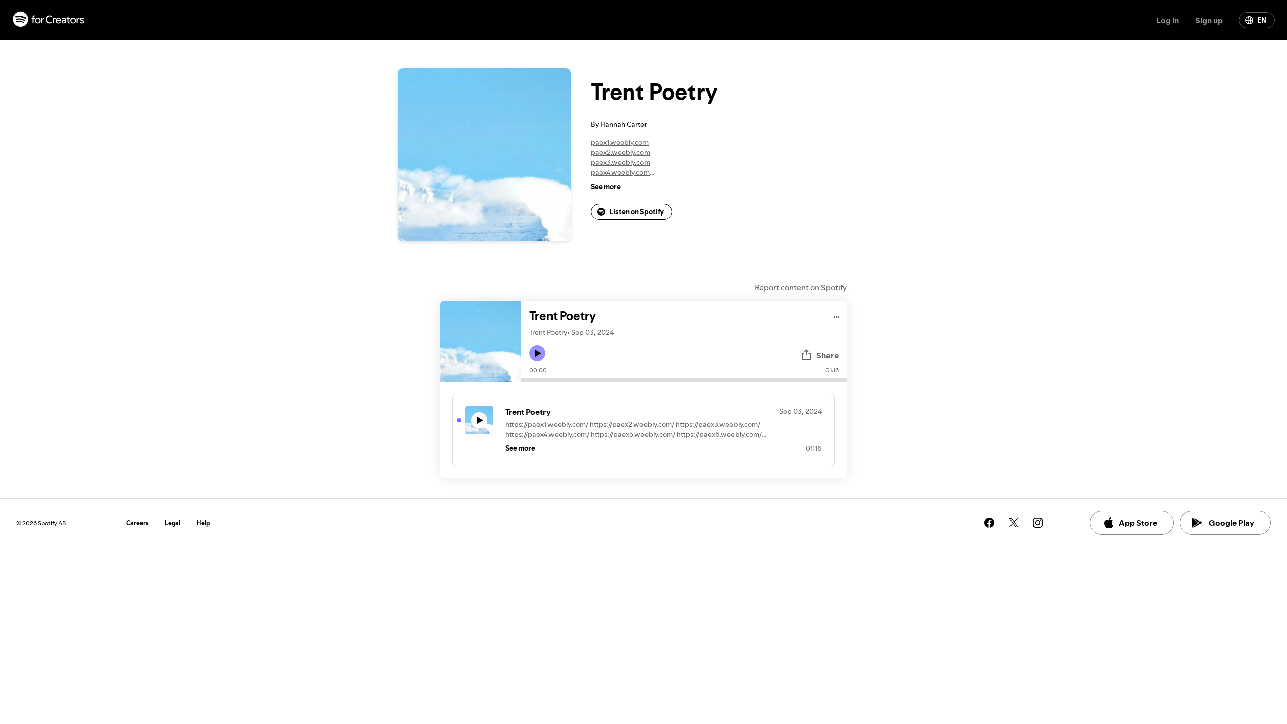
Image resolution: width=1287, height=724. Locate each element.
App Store (1138, 522)
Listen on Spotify (636, 212)
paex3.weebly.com (620, 162)
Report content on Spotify (801, 287)
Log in (1167, 20)
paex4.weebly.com (620, 172)
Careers (137, 523)
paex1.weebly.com (620, 142)
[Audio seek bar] (684, 380)
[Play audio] (836, 315)
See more (606, 187)
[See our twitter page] (1013, 523)
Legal (172, 523)
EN (1261, 20)
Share (827, 355)
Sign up (1209, 20)
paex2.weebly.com (620, 152)
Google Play (1231, 522)
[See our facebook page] (989, 523)
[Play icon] (537, 353)
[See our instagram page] (1038, 523)
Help (203, 523)
